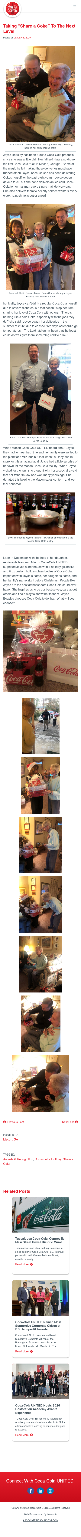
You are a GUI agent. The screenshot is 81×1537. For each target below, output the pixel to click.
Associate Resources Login (40, 1520)
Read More (22, 1264)
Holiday (56, 1159)
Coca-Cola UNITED (12, 8)
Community (42, 1159)
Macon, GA (10, 1139)
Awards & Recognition (18, 1159)
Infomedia (52, 1514)
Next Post (68, 1122)
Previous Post (15, 1122)
